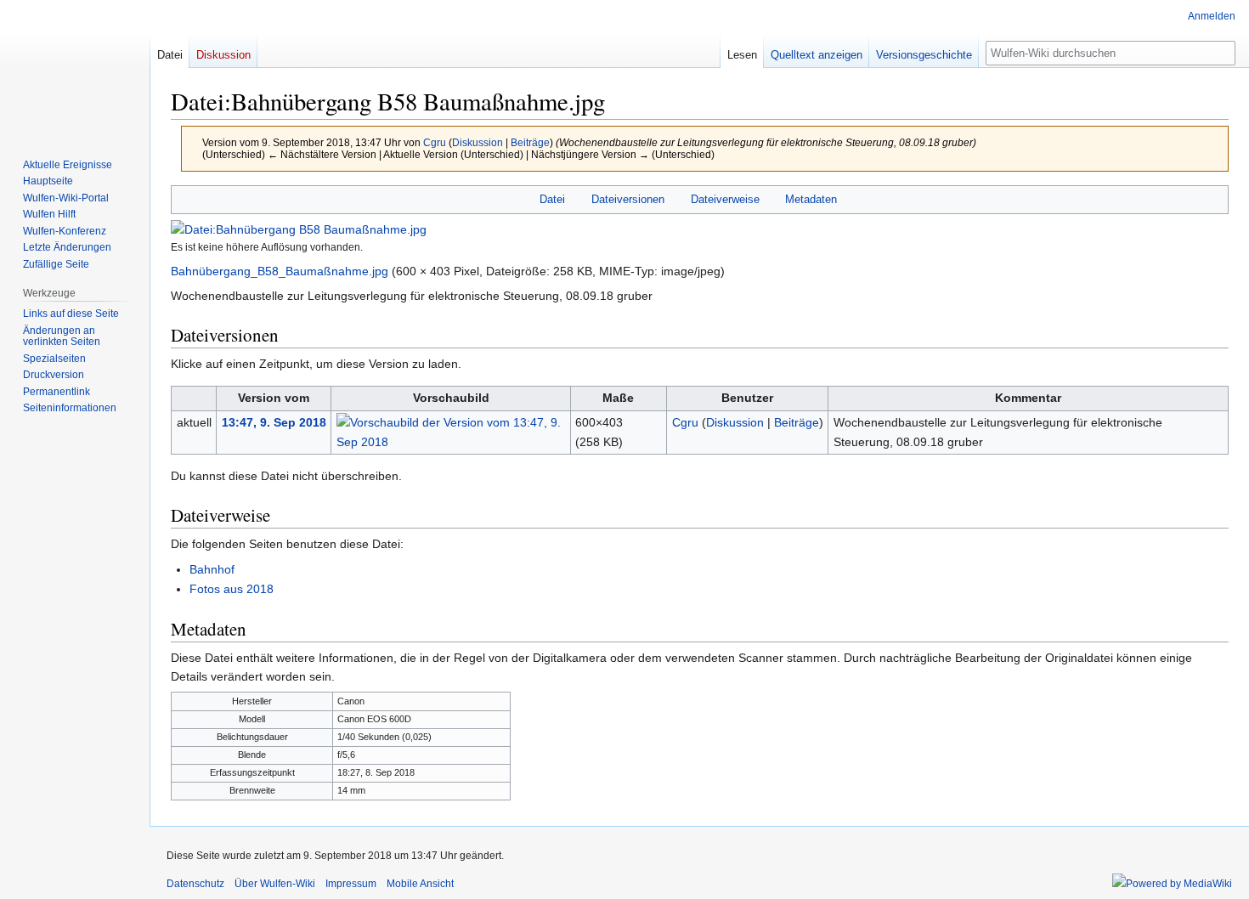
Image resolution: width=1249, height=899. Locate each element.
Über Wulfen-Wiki (275, 884)
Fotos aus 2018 (231, 589)
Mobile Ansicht (420, 884)
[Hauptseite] (75, 68)
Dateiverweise (725, 199)
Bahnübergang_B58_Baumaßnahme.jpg (279, 271)
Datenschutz (195, 884)
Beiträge (530, 142)
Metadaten (811, 199)
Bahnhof (212, 569)
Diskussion (477, 142)
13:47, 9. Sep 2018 (274, 422)
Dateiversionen (627, 199)
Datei (552, 199)
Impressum (350, 884)
